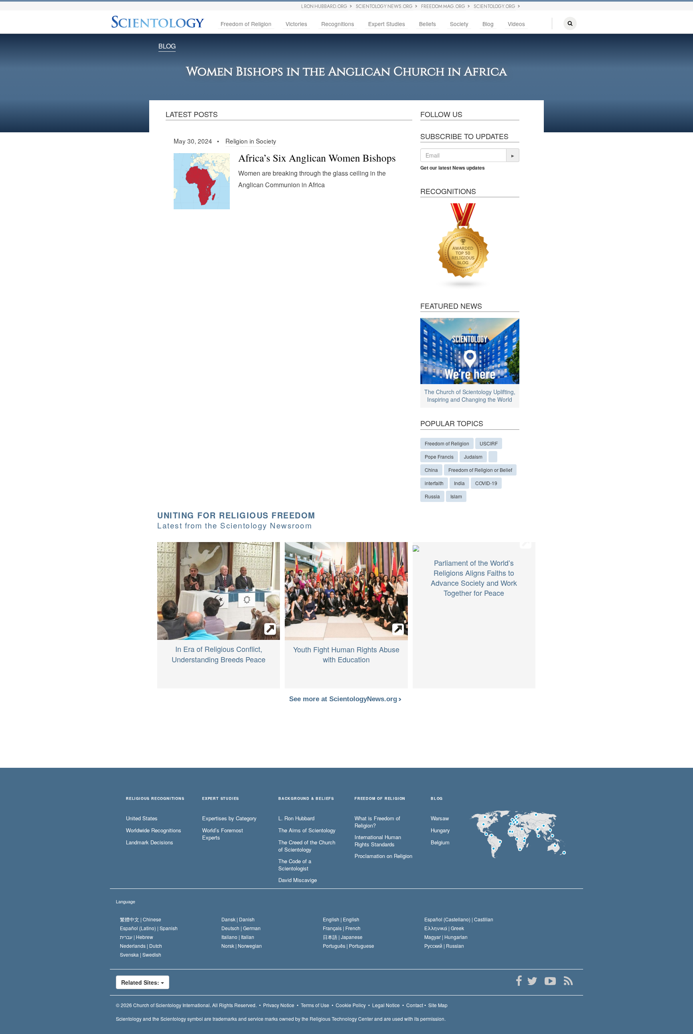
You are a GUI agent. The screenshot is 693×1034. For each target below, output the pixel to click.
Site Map (438, 1005)
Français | (342, 928)
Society (459, 24)
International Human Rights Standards (378, 841)
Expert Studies (386, 24)
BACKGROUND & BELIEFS (306, 799)
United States (142, 818)
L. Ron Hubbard (296, 818)
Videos (516, 24)
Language (125, 901)
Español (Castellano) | (458, 919)
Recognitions (337, 24)
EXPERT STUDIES (220, 799)
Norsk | (241, 945)
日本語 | (343, 936)
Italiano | (237, 936)
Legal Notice (386, 1005)
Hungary (440, 830)
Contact (414, 1005)
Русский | (444, 945)
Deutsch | (241, 928)
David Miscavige (297, 880)
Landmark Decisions (149, 842)
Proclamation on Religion (383, 856)
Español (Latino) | (149, 928)
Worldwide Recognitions (153, 830)
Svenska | (140, 954)
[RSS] (568, 981)
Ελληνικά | (444, 928)
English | (341, 919)
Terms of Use (315, 1005)
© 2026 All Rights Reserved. (186, 1005)
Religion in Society (250, 140)
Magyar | (446, 936)
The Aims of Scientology (307, 830)
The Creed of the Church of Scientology (306, 846)
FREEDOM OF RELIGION (380, 799)
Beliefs (427, 24)
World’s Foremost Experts (222, 834)
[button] (513, 155)
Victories (296, 24)
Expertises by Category (229, 818)
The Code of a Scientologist (294, 865)
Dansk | (238, 919)
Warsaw (440, 818)
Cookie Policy (351, 1005)
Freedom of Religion (246, 24)
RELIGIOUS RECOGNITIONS (155, 799)
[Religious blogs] (463, 246)
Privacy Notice (278, 1005)
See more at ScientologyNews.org (344, 699)
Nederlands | (141, 945)
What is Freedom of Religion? (377, 822)
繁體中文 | (140, 919)
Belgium (440, 842)
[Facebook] (519, 981)
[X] (532, 981)
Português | (348, 945)
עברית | (136, 936)
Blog (488, 24)
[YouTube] (550, 981)
